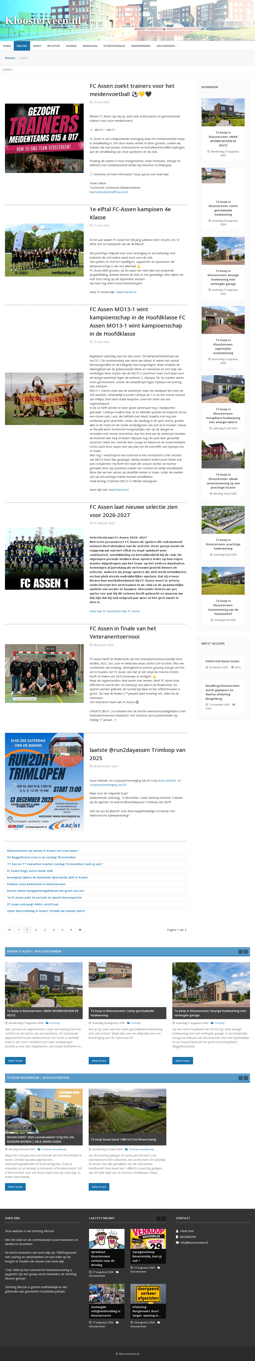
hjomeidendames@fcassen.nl (109, 192)
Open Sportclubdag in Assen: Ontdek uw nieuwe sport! (46, 911)
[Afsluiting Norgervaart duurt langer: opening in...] (148, 1294)
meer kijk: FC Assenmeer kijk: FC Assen (115, 611)
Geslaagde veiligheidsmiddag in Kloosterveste (105, 1311)
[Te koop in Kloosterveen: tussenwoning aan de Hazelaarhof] (223, 581)
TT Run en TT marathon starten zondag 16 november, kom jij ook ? (55, 864)
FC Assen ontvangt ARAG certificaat (33, 904)
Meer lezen (15, 1061)
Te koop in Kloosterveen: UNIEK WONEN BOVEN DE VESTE (42, 1013)
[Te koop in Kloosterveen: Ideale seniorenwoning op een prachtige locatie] (223, 454)
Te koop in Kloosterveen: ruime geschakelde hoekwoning (122, 1013)
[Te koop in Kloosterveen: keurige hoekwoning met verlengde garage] (223, 251)
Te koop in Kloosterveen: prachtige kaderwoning (223, 544)
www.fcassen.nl (126, 292)
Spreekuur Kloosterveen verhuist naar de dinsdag (103, 1258)
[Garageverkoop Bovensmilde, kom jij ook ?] (148, 1239)
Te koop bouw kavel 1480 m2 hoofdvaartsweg (123, 1139)
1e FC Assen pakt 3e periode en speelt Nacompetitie (44, 897)
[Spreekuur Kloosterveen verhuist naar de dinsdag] (107, 1239)
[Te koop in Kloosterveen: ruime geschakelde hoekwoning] (223, 182)
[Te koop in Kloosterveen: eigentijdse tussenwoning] (223, 320)
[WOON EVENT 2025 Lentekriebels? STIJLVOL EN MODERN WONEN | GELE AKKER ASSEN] (44, 1111)
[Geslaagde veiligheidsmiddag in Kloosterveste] (107, 1294)
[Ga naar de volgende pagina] (71, 929)
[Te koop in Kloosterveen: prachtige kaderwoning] (223, 520)
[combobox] (127, 69)
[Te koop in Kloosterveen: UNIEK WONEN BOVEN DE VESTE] (223, 112)
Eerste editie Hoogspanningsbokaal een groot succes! (45, 891)
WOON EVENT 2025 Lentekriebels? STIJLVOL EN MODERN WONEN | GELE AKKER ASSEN (40, 1139)
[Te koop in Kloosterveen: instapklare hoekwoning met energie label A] (223, 389)
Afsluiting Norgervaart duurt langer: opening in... (146, 1311)
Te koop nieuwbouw (54, 1149)
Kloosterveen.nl (43, 20)
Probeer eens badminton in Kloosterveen (36, 884)
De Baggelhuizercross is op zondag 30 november (41, 857)
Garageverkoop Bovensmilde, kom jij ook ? (147, 1256)
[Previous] (240, 952)
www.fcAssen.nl (119, 490)
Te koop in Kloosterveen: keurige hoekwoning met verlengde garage (210, 1013)
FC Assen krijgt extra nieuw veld (30, 871)
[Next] (246, 952)
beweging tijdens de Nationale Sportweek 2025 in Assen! (47, 877)
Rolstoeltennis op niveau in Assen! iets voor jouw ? (43, 851)
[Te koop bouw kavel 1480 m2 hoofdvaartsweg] (127, 1111)
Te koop (55, 1023)
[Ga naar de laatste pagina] (80, 929)
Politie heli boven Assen (222, 661)
